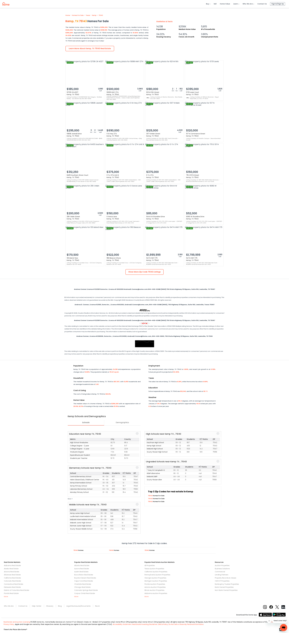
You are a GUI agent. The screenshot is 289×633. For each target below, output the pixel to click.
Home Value (225, 4)
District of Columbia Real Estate (16, 590)
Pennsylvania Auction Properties (157, 575)
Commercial (220, 572)
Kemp (94, 15)
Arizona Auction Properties (155, 587)
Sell (215, 4)
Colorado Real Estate (12, 581)
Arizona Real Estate (11, 572)
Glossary (49, 606)
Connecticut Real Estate (13, 584)
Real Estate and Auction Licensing (17, 622)
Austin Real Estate (81, 572)
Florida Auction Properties (154, 584)
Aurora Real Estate (81, 569)
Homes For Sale (78, 15)
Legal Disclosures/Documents (78, 606)
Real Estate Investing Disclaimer (144, 624)
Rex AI (97, 606)
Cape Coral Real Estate (83, 581)
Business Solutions (222, 569)
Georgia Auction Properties (155, 578)
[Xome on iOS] (266, 614)
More (6, 596)
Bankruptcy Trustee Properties (227, 584)
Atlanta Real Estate (81, 565)
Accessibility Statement (122, 624)
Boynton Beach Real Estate (85, 578)
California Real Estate (12, 578)
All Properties (149, 565)
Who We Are (248, 4)
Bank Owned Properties (224, 587)
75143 (101, 15)
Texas (88, 15)
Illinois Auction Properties (154, 590)
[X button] (277, 607)
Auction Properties (222, 565)
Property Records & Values (225, 578)
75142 (150, 501)
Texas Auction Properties (154, 569)
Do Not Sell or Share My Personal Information (186, 624)
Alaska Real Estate (11, 569)
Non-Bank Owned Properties (226, 590)
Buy (207, 4)
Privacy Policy (9, 624)
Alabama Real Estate (12, 565)
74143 (150, 499)
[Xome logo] (5, 3)
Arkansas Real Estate (12, 575)
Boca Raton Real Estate (83, 575)
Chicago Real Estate (82, 587)
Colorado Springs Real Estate (86, 590)
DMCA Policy (163, 624)
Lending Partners (221, 575)
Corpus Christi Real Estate (84, 593)
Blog (60, 606)
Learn (235, 4)
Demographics (122, 422)
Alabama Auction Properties (155, 593)
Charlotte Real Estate (82, 584)
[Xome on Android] (279, 614)
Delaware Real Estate (12, 587)
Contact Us (262, 4)
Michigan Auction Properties (155, 581)
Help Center (36, 606)
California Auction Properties (155, 572)
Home (67, 15)
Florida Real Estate (11, 593)
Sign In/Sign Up (277, 4)
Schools (86, 422)
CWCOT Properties (222, 581)
